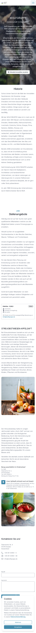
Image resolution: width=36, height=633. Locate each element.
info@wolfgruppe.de (9, 317)
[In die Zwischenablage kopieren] (18, 553)
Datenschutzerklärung (18, 617)
